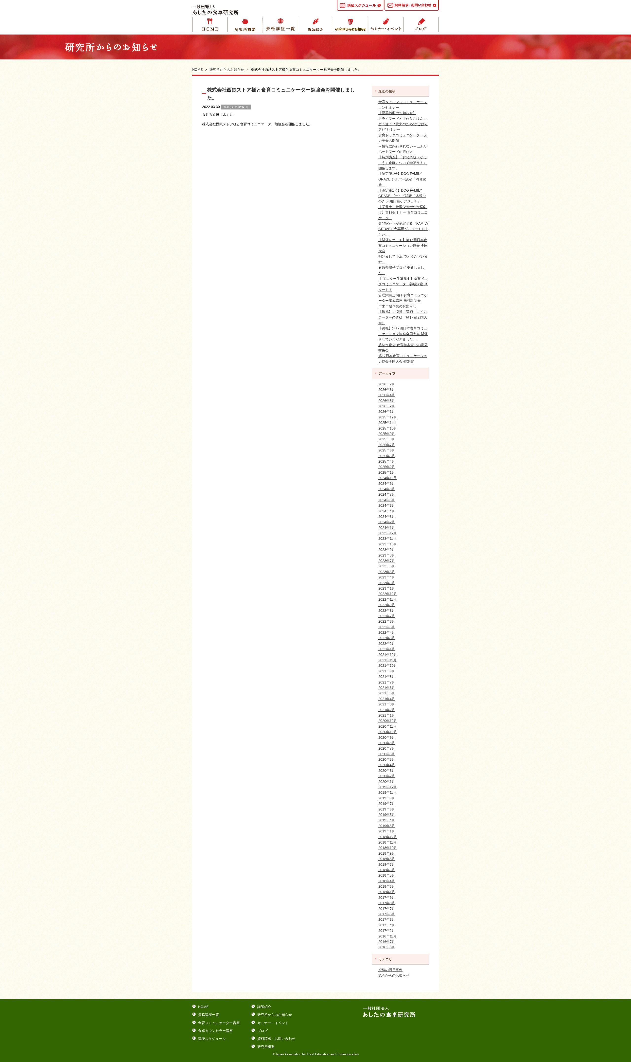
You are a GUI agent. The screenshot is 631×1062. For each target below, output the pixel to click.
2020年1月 (386, 782)
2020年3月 (386, 771)
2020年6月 (386, 754)
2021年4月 (386, 699)
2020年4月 (386, 765)
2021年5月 (386, 693)
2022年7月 (386, 616)
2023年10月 (387, 544)
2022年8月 (386, 610)
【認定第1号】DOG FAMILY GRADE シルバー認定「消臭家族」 (402, 179)
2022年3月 (386, 638)
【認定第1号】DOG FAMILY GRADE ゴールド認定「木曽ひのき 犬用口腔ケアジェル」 (402, 195)
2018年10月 (387, 848)
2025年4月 (386, 461)
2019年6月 (386, 809)
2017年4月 (386, 925)
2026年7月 (386, 384)
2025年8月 (386, 439)
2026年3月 (386, 401)
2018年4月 (386, 881)
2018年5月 (386, 875)
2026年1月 (386, 412)
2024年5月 (386, 505)
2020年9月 (386, 737)
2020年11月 (387, 726)
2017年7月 (386, 909)
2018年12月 (387, 837)
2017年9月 (386, 898)
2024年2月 (386, 522)
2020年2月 (386, 776)
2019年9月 (386, 798)
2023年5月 (386, 572)
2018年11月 (387, 842)
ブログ (262, 1031)
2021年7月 (386, 682)
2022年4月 (386, 632)
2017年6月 (386, 914)
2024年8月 (386, 489)
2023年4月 (386, 577)
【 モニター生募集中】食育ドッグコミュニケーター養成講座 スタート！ (403, 284)
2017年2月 (386, 931)
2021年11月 (387, 660)
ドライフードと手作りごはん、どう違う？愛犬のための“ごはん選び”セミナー (403, 124)
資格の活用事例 (390, 970)
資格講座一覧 (280, 24)
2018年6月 (386, 870)
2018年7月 (386, 864)
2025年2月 (386, 467)
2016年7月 (386, 942)
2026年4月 (386, 395)
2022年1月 (386, 649)
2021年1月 (386, 715)
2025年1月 (386, 472)
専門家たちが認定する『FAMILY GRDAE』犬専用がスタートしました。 (403, 228)
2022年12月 (387, 594)
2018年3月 (386, 886)
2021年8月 (386, 677)
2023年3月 (386, 583)
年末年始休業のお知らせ (397, 306)
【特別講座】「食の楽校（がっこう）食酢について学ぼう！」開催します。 (402, 162)
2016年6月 (386, 947)
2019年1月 (386, 831)
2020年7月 (386, 748)
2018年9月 (386, 853)
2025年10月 (387, 428)
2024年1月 (386, 528)
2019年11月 (387, 792)
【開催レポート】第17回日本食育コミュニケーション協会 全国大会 (403, 245)
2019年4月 (386, 820)
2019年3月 (386, 826)
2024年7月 (386, 494)
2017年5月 (386, 919)
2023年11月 (387, 538)
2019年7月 (386, 804)
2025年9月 (386, 434)
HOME (210, 24)
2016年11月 (387, 936)
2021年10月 (387, 665)
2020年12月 (387, 721)
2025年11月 (387, 423)
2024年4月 (386, 511)
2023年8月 (386, 555)
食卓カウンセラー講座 (215, 1031)
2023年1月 (386, 588)
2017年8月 (386, 903)
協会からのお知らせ (393, 975)
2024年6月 (386, 500)
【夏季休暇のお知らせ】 (397, 113)
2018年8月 (386, 859)
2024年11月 (387, 478)
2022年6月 (386, 621)
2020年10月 (387, 732)
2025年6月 (386, 450)
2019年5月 (386, 815)
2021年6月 (386, 688)
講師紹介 (315, 24)
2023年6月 (386, 566)
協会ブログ (421, 24)
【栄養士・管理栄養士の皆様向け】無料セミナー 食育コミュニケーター (403, 212)
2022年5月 (386, 627)
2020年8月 (386, 743)
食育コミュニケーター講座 (219, 1023)
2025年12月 (387, 417)
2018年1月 (386, 892)
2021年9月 (386, 671)
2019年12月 (387, 787)
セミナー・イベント (385, 24)
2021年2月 (386, 710)
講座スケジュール (212, 1039)
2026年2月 (386, 406)
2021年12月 (387, 655)
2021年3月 (386, 704)
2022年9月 (386, 605)
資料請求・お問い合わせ (276, 1039)
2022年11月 (387, 599)
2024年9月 (386, 484)
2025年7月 (386, 445)
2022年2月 (386, 644)
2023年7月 (386, 561)
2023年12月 (387, 533)
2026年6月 (386, 390)
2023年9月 (386, 550)
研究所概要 (245, 24)
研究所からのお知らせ (350, 24)
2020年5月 (386, 759)
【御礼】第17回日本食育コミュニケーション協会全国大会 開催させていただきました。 (403, 333)
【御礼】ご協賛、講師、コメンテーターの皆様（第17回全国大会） (402, 317)
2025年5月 (386, 456)
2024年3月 (386, 517)
